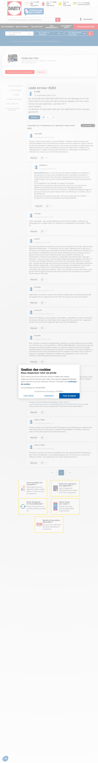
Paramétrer (49, 395)
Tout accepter (69, 395)
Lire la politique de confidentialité (33, 388)
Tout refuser (28, 395)
